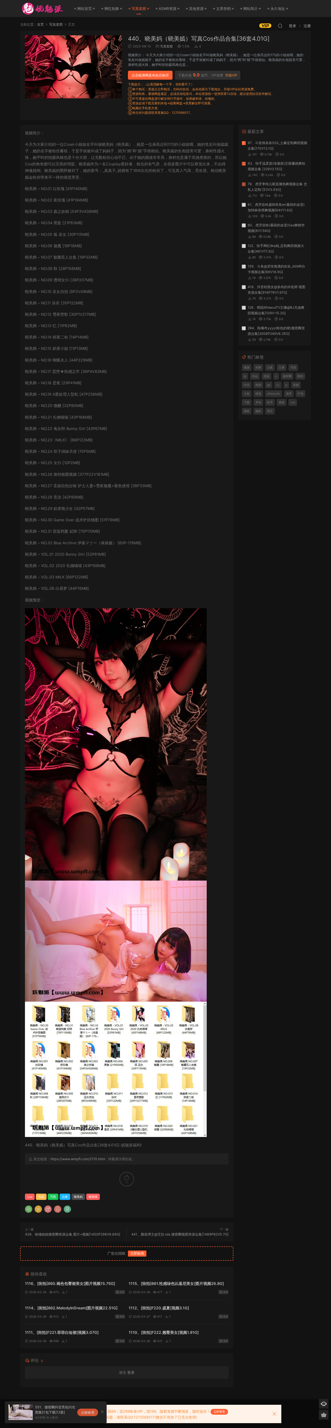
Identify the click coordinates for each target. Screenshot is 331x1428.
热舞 (258, 367)
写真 (53, 1196)
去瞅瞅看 (88, 1412)
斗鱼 (247, 393)
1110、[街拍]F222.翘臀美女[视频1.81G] (164, 1332)
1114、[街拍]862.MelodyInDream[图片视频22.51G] (71, 1307)
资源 (281, 402)
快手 (270, 402)
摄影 (258, 411)
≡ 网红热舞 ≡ (111, 8)
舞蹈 (300, 376)
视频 (247, 367)
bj (245, 376)
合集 (65, 1196)
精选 (258, 393)
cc (278, 385)
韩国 (258, 385)
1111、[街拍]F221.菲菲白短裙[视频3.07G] (62, 1332)
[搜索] (280, 26)
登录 (130, 1372)
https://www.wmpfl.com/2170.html (77, 1159)
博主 (270, 411)
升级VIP (231, 75)
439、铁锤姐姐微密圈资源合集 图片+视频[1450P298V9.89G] (72, 1234)
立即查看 (219, 1411)
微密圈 (287, 376)
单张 (258, 402)
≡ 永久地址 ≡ (277, 8)
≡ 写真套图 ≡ (138, 8)
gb (268, 385)
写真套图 (166, 46)
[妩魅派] (42, 8)
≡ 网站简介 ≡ (250, 8)
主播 (281, 367)
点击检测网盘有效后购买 (150, 75)
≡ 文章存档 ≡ (223, 8)
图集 (247, 411)
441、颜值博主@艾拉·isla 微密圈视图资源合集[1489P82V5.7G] (180, 1234)
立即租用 (137, 1253)
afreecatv (273, 393)
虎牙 (289, 393)
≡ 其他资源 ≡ (196, 8)
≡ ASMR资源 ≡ (168, 8)
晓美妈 (78, 1196)
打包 (300, 393)
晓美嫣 (93, 1196)
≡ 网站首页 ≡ (84, 8)
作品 (41, 1196)
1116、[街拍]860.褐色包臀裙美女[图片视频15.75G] (70, 1283)
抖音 (247, 385)
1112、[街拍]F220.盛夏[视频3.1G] (159, 1307)
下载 (247, 402)
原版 (266, 376)
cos (29, 1196)
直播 (296, 385)
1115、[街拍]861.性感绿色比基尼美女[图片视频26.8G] (176, 1283)
